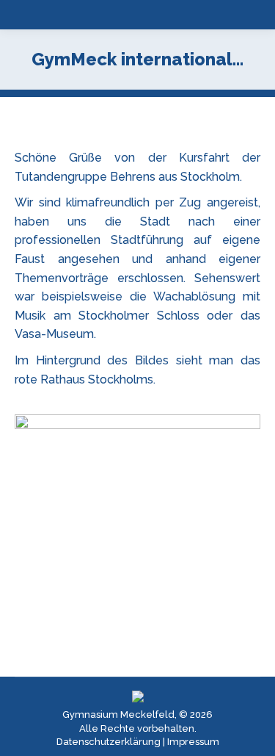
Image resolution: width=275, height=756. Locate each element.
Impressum (193, 741)
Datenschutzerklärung (108, 741)
